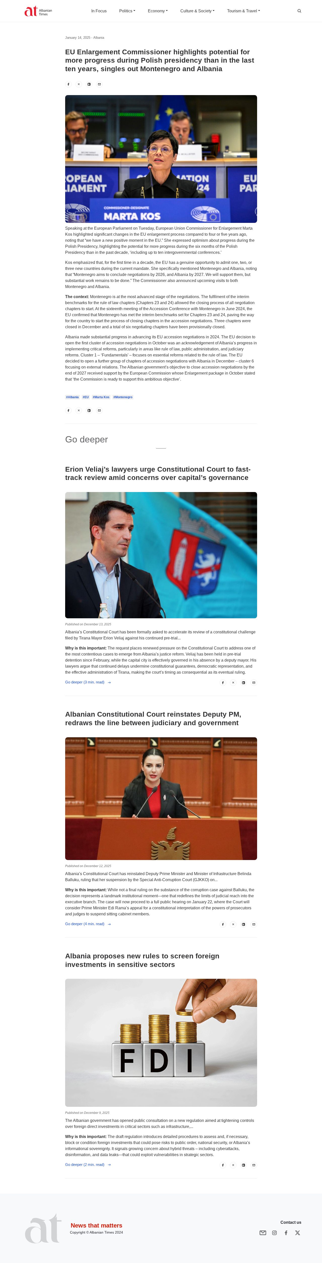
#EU (86, 397)
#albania (72, 397)
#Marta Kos (101, 397)
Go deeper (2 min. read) (86, 1164)
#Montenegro (122, 397)
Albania (98, 37)
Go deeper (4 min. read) (86, 924)
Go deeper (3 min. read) (86, 682)
